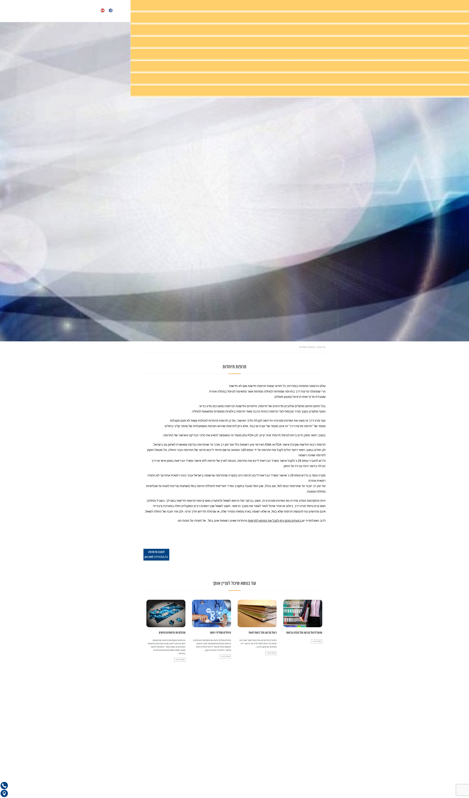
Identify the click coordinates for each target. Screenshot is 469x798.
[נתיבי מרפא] (242, 11)
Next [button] (145, 625)
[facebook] (112, 10)
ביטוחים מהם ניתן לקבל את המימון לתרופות (275, 520)
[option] (302, 627)
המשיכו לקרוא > (316, 653)
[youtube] (104, 10)
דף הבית (321, 347)
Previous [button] (323, 625)
